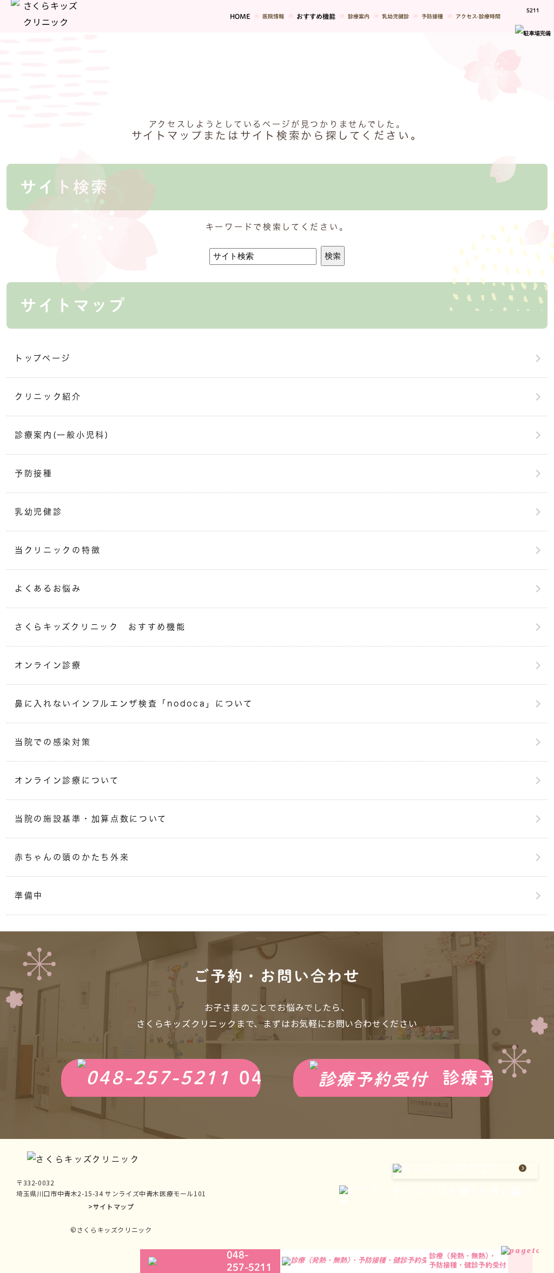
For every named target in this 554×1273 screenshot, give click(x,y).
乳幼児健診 (39, 512)
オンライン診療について (67, 780)
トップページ (43, 358)
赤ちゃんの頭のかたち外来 (72, 857)
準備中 (29, 895)
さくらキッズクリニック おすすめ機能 (100, 627)
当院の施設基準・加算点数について (91, 819)
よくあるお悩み (48, 588)
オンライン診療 (48, 665)
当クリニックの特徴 (58, 550)
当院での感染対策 (53, 742)
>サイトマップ (111, 1206)
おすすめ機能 (315, 16)
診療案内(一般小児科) (62, 435)
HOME (240, 16)
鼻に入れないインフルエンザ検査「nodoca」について (134, 703)
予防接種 (34, 473)
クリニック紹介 (48, 396)
